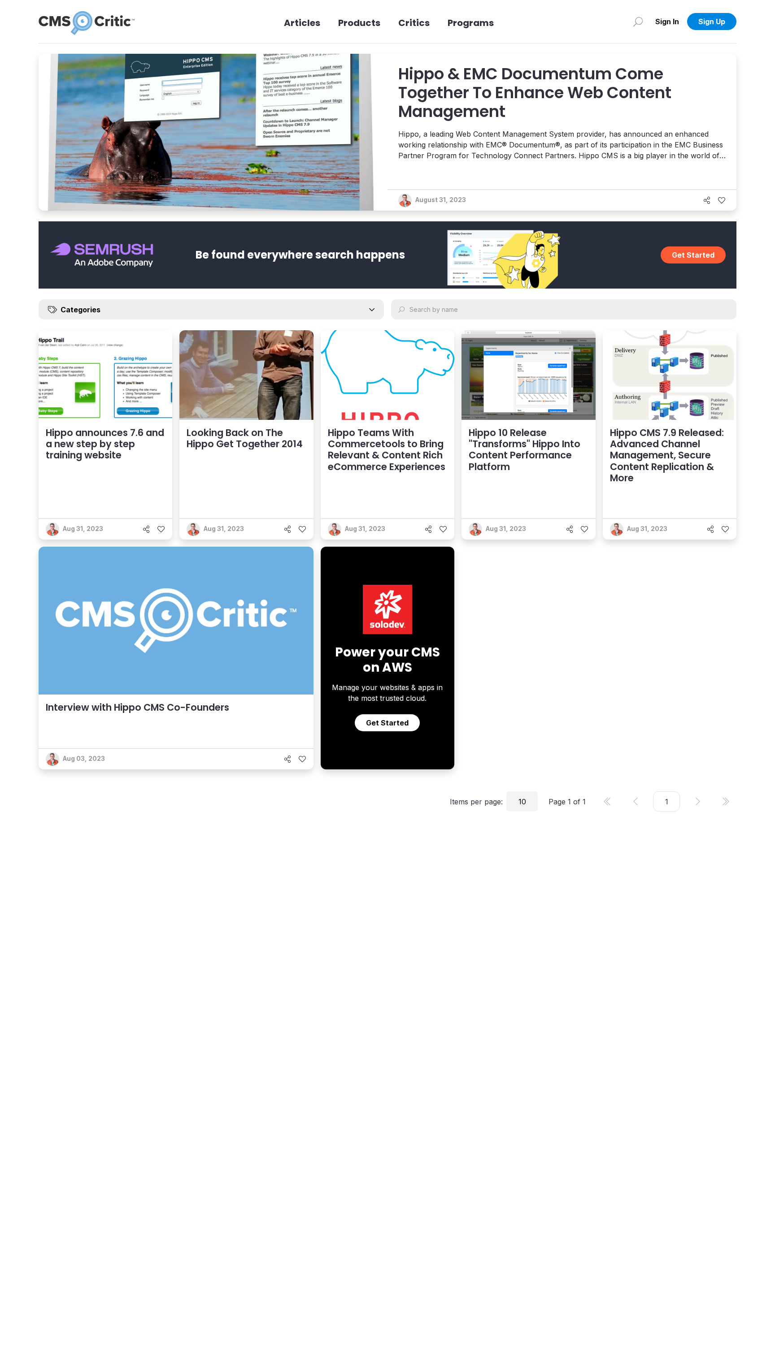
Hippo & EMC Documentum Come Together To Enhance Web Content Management (534, 92)
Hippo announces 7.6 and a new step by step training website (105, 444)
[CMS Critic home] (86, 21)
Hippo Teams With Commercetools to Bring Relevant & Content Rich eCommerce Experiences (386, 449)
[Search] (638, 21)
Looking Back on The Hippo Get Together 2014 (245, 438)
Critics (414, 23)
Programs (471, 23)
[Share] (706, 200)
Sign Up (711, 21)
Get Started (693, 254)
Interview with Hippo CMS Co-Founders (137, 707)
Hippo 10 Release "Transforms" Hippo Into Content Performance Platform (524, 449)
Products (359, 23)
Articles (302, 23)
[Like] (722, 200)
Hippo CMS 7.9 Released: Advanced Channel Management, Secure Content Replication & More (667, 455)
